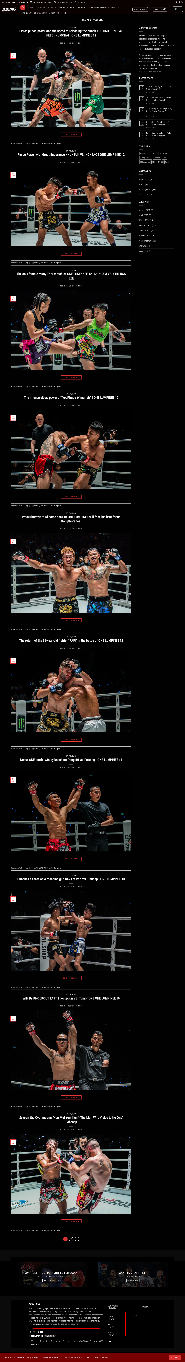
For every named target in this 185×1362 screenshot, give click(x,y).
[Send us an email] (182, 2)
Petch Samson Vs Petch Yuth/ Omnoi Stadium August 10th (158, 134)
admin (80, 43)
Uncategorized (145, 189)
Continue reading (71, 134)
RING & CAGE (27, 13)
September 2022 (146, 241)
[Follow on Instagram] (176, 2)
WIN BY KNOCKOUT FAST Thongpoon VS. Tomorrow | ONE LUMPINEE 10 (71, 998)
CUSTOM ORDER (40, 13)
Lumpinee (157, 158)
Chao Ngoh (163, 154)
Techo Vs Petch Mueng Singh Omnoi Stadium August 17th (158, 98)
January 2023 (145, 230)
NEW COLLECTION (37, 7)
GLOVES (51, 7)
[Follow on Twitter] (179, 2)
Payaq (167, 162)
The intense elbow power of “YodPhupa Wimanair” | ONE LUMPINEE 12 (71, 398)
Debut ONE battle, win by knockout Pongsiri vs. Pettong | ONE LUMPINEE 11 (71, 760)
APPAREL (62, 7)
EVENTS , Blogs (71, 27)
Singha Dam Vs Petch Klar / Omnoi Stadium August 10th (157, 123)
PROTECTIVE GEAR (77, 7)
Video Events (144, 194)
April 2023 (143, 215)
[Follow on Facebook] (174, 2)
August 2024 (144, 210)
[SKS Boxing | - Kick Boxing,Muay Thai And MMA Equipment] (9, 9)
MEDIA (142, 184)
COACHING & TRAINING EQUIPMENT (103, 7)
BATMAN (154, 154)
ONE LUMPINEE (45, 143)
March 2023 (144, 220)
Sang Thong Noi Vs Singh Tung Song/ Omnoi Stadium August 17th (159, 111)
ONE (37, 143)
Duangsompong (145, 158)
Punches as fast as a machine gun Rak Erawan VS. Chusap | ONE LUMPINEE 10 (71, 879)
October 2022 (145, 235)
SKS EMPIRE (54, 13)
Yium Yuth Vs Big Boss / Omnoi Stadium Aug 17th (159, 87)
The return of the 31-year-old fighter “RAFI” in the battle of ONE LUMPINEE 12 (71, 640)
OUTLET (67, 13)
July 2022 (143, 246)
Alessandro (144, 154)
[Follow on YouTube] (41, 1332)
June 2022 (143, 251)
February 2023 (145, 225)
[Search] (22, 7)
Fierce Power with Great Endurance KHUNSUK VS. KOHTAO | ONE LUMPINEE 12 (71, 155)
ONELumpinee (56, 143)
